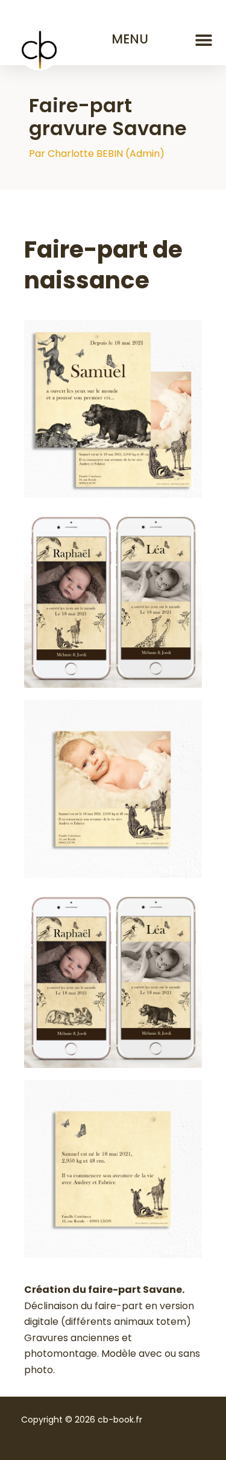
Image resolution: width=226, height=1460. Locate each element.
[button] (203, 39)
